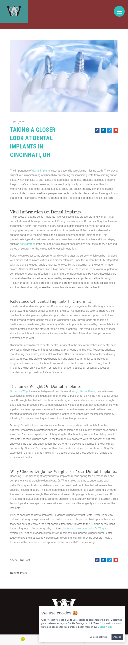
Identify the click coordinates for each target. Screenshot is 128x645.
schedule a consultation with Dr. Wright (83, 528)
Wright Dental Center (84, 391)
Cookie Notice (105, 626)
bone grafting (28, 244)
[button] (97, 130)
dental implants (41, 170)
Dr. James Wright (20, 391)
